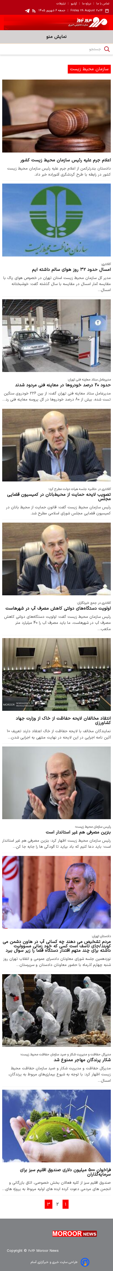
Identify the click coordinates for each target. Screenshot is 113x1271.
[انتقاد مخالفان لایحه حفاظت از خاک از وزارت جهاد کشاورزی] (56, 674)
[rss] (34, 11)
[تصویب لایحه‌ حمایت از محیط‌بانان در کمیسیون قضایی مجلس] (56, 445)
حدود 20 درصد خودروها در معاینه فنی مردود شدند (63, 385)
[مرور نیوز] (56, 22)
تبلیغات (61, 4)
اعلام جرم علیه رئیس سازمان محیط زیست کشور (65, 160)
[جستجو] (107, 49)
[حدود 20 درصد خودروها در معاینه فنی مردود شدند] (56, 335)
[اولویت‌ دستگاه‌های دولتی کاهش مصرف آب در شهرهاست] (56, 559)
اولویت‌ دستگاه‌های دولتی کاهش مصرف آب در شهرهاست (58, 608)
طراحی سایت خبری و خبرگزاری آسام (54, 1262)
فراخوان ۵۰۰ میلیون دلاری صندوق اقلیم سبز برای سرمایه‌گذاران (65, 1172)
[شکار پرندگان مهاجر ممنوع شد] (56, 1010)
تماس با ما (102, 4)
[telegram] (27, 11)
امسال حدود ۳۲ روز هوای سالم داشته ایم (71, 269)
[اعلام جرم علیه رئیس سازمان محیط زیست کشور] (56, 116)
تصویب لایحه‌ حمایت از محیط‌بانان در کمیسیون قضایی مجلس (59, 496)
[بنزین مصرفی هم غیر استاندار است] (56, 782)
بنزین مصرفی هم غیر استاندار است (78, 832)
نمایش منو (56, 36)
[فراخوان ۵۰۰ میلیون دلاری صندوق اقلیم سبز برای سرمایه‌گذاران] (56, 1126)
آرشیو (74, 4)
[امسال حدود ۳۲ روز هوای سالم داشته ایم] (56, 220)
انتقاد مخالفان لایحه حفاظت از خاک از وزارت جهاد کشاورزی (63, 720)
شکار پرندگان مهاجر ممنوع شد (82, 1060)
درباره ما (86, 4)
